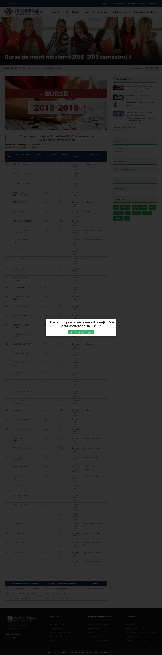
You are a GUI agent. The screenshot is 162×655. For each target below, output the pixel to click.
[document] (81, 327)
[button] (113, 321)
